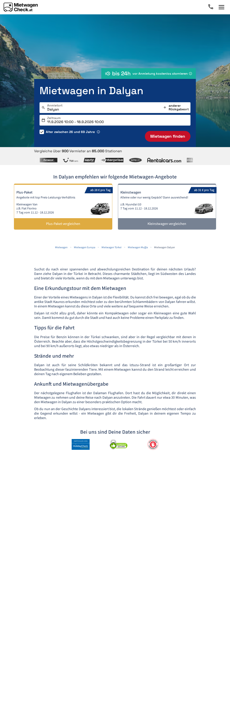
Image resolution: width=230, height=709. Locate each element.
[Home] (21, 7)
